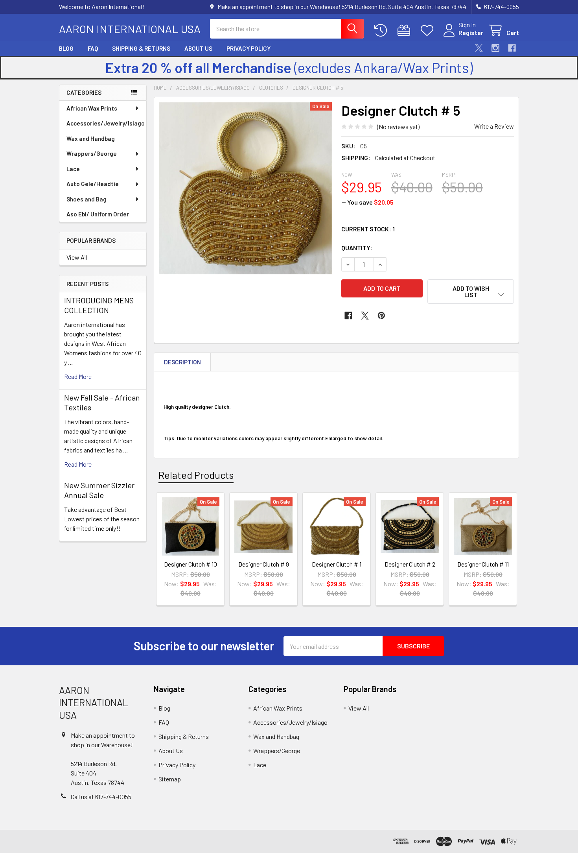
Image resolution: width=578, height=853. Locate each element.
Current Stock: (368, 229)
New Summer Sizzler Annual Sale (99, 490)
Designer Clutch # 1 (336, 564)
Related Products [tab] (196, 475)
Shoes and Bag (86, 199)
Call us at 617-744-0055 (101, 796)
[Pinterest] (381, 315)
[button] (470, 291)
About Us (198, 48)
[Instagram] (495, 48)
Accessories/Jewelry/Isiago (105, 123)
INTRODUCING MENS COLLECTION (99, 305)
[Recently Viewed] (382, 30)
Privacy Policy (248, 48)
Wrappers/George (91, 153)
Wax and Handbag (90, 138)
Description (182, 362)
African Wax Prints (91, 108)
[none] (245, 188)
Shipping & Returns (141, 48)
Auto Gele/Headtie (92, 183)
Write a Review (494, 126)
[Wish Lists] (429, 30)
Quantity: (356, 247)
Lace (73, 168)
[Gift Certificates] (405, 30)
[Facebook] (512, 48)
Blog (66, 48)
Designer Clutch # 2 (410, 564)
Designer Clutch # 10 (190, 564)
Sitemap (169, 779)
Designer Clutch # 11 (483, 564)
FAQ (93, 48)
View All (76, 257)
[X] (479, 48)
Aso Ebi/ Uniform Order (97, 214)
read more (78, 376)
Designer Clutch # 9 (263, 564)
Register (470, 32)
